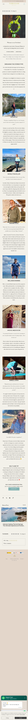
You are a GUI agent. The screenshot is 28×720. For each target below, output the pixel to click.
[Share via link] (13, 497)
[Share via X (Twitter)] (6, 497)
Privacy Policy (22, 714)
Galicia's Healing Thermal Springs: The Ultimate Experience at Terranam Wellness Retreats (14, 525)
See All (24, 505)
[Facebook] (12, 560)
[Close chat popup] (25, 698)
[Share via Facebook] (3, 497)
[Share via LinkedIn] (9, 497)
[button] (24, 4)
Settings (7, 717)
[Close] (26, 713)
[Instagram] (14, 560)
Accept (20, 717)
